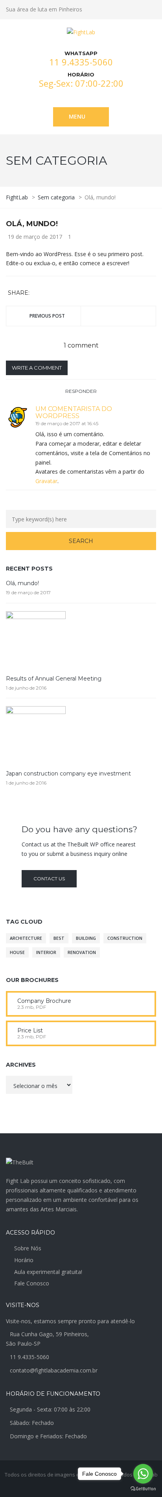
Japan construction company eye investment (68, 773)
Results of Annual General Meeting (53, 678)
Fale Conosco (31, 1283)
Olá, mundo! (22, 583)
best (58, 938)
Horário (23, 1260)
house (17, 952)
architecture (26, 938)
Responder (81, 391)
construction (124, 938)
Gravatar (46, 481)
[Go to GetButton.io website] (143, 1488)
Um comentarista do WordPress (73, 412)
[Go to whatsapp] (143, 1474)
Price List (30, 1030)
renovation (82, 952)
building (86, 938)
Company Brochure (44, 1000)
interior (46, 952)
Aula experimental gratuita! (48, 1272)
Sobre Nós (27, 1248)
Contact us (49, 878)
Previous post (47, 315)
